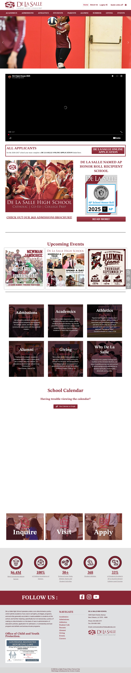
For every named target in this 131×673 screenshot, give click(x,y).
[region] (65, 42)
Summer (97, 13)
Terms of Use (76, 669)
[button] (2, 42)
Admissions (28, 13)
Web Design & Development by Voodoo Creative (65, 671)
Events (121, 13)
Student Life (64, 625)
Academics (11, 13)
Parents (71, 13)
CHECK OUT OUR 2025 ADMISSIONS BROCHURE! (39, 217)
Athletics (43, 13)
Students (58, 13)
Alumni (84, 13)
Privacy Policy (67, 669)
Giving (109, 13)
